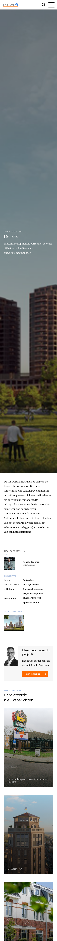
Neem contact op (33, 674)
